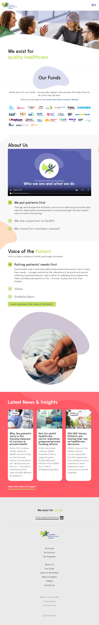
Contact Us (49, 585)
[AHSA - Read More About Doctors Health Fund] (60, 108)
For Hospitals (49, 556)
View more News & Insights (22, 486)
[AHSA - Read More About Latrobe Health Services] (51, 114)
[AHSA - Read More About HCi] (23, 114)
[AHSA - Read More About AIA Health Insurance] (21, 107)
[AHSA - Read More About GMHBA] (83, 108)
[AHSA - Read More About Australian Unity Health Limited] (31, 107)
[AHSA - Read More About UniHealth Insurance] (11, 125)
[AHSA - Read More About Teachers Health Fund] (80, 120)
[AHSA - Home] (9, 5)
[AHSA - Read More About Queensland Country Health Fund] (51, 120)
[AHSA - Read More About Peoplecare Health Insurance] (15, 120)
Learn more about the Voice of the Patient (32, 304)
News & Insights (49, 577)
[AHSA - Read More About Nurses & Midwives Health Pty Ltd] (70, 114)
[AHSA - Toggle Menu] (93, 5)
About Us (49, 564)
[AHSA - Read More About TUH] (87, 120)
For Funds (49, 548)
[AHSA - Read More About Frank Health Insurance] (71, 107)
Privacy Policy (49, 601)
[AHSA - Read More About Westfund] (34, 125)
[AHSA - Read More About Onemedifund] (82, 114)
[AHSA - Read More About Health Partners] (40, 114)
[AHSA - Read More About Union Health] (22, 125)
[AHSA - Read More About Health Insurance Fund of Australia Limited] (31, 114)
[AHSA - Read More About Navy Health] (61, 114)
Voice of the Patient (49, 573)
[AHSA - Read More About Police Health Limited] (39, 120)
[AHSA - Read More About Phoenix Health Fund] (30, 120)
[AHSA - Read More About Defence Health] (49, 107)
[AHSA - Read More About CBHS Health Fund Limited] (40, 107)
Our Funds (49, 568)
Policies (49, 581)
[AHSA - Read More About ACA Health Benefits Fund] (11, 107)
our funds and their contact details (60, 99)
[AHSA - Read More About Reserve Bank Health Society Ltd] (62, 120)
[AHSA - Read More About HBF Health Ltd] (13, 114)
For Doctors (49, 552)
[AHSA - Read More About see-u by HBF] (72, 120)
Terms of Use (49, 605)
